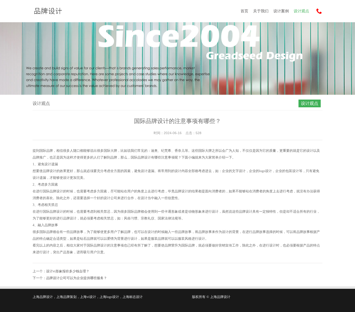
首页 (244, 11)
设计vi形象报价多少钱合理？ (67, 271)
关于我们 (261, 11)
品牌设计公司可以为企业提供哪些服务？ (76, 278)
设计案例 (281, 11)
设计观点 (301, 11)
